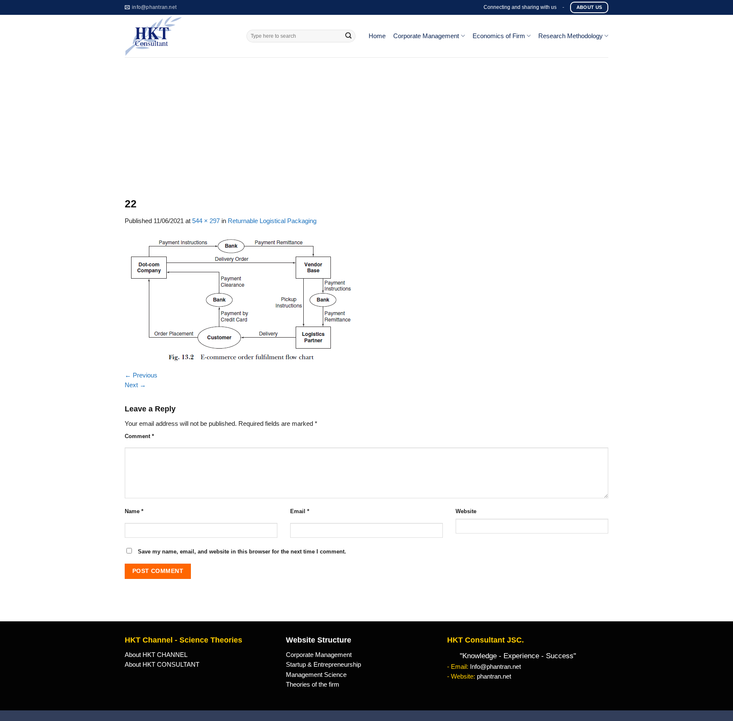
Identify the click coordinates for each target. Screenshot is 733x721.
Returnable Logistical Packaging (272, 221)
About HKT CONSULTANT (162, 664)
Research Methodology (570, 36)
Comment (139, 436)
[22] (240, 297)
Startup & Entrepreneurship (323, 664)
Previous (141, 375)
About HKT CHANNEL (156, 654)
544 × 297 (206, 221)
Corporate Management (426, 36)
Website (466, 511)
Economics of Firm (499, 36)
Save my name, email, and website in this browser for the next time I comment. (242, 551)
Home (377, 36)
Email (299, 511)
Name (134, 511)
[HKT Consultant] (179, 36)
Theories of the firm (312, 684)
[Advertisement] (366, 120)
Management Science (316, 674)
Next (135, 385)
